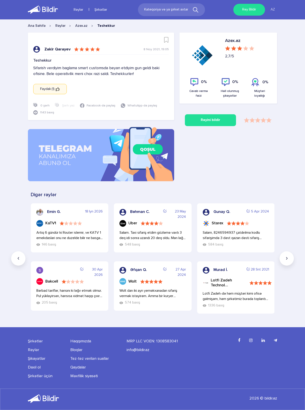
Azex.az (81, 26)
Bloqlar (76, 350)
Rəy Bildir (249, 9)
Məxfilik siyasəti (84, 376)
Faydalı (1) (47, 89)
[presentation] (18, 258)
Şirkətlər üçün (40, 376)
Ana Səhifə (37, 26)
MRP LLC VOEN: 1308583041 (152, 341)
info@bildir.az (138, 350)
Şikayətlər (36, 359)
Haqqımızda (80, 341)
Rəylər (78, 10)
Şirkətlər (100, 10)
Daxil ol (34, 367)
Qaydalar (78, 367)
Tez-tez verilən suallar (89, 359)
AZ (273, 9)
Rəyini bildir (210, 120)
